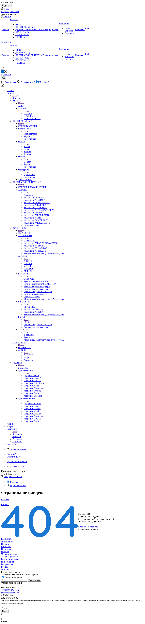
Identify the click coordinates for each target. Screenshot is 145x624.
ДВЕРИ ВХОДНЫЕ (28, 126)
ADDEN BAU (31, 240)
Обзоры (5, 569)
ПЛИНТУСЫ (24, 347)
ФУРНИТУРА (25, 233)
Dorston (27, 162)
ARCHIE (28, 261)
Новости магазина (13, 577)
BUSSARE (29, 279)
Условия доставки (9, 556)
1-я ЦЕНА (29, 335)
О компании (7, 541)
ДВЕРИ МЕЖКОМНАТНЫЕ (32, 187)
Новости (5, 544)
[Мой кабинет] (2, 69)
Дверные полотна (32, 403)
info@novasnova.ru (13, 476)
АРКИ (21, 106)
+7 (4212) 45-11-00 (10, 11)
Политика (6, 549)
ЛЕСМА (28, 113)
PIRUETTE (29, 307)
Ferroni (27, 146)
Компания (17, 434)
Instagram (14, 482)
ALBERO (28, 195)
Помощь (5, 551)
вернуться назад (90, 529)
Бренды (4, 567)
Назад (15, 95)
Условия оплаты (9, 554)
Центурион (29, 174)
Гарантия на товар (10, 559)
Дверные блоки (31, 375)
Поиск (4, 611)
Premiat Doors (30, 134)
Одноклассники (18, 485)
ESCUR (27, 322)
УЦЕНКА (23, 368)
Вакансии (6, 546)
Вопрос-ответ (7, 564)
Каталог (16, 98)
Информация (7, 562)
